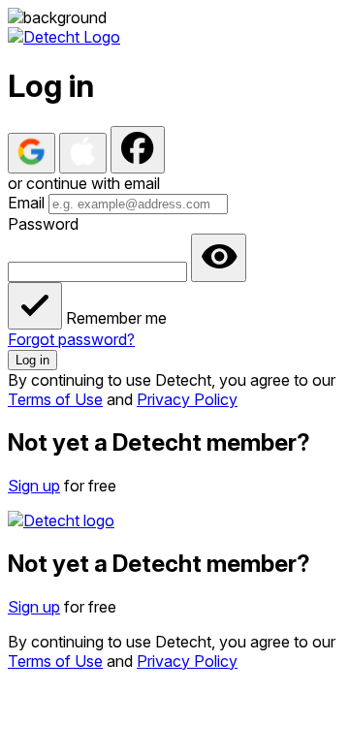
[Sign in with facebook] (138, 149)
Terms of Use (55, 399)
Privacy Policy (187, 399)
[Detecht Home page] (64, 37)
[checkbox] (35, 306)
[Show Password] (218, 258)
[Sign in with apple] (83, 153)
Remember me (116, 318)
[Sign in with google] (31, 153)
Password (43, 224)
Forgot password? (71, 339)
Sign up (34, 485)
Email (26, 202)
